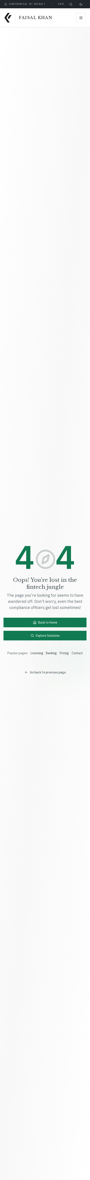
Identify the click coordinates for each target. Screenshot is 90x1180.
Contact (77, 653)
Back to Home (47, 622)
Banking (51, 653)
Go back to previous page (48, 672)
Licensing (37, 653)
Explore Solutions (48, 636)
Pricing (64, 653)
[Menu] (81, 18)
